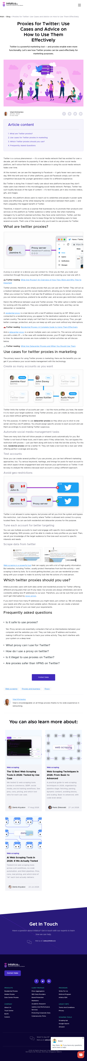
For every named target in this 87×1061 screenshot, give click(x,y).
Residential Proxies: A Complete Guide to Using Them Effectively (49, 327)
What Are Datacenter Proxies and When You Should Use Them (48, 346)
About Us (7, 1007)
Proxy (47, 689)
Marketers (35, 1000)
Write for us (63, 991)
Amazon (62, 1027)
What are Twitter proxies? (21, 134)
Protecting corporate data (41, 1013)
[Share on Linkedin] (69, 114)
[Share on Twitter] (75, 114)
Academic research (39, 1004)
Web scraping (11, 689)
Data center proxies (11, 997)
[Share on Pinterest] (81, 114)
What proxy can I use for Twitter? (28, 645)
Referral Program (65, 994)
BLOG (6, 1014)
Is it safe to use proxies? (22, 622)
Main (2, 17)
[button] (80, 4)
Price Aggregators (38, 991)
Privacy (61, 1010)
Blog (8, 17)
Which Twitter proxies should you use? (27, 142)
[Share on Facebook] (64, 114)
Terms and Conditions (67, 1007)
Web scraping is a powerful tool (17, 565)
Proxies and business (31, 689)
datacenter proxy (16, 332)
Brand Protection (38, 997)
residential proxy (12, 313)
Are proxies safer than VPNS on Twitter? (33, 663)
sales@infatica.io (49, 941)
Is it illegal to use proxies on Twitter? (30, 657)
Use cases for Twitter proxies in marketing (29, 138)
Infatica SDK (63, 997)
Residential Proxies (11, 991)
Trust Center (8, 1010)
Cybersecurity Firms (39, 1016)
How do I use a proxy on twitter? (27, 651)
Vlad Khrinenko (19, 699)
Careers (7, 1017)
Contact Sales (43, 677)
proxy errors (30, 596)
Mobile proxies (9, 994)
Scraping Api (63, 1020)
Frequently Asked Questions (23, 145)
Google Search (64, 1023)
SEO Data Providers (39, 994)
